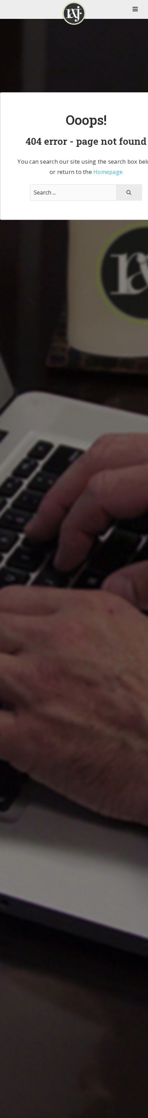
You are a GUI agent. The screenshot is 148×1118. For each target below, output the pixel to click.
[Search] (129, 192)
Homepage (108, 172)
